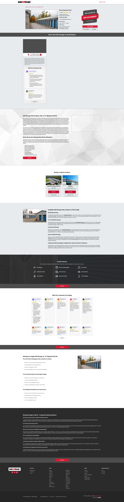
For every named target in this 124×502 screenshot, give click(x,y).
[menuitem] (39, 470)
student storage (75, 239)
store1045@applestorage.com (65, 19)
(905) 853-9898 (54, 195)
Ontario (30, 6)
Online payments (28, 152)
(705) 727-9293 (63, 17)
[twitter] (15, 472)
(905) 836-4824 (70, 195)
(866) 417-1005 (102, 2)
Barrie (34, 6)
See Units (54, 191)
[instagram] (17, 472)
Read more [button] (30, 98)
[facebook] (12, 472)
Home (26, 6)
